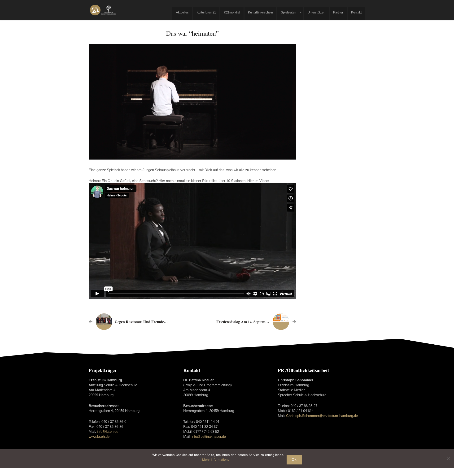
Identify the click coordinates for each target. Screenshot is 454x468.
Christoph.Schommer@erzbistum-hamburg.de (322, 416)
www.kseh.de (99, 436)
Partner (338, 12)
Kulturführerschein (260, 12)
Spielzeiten (288, 12)
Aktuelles (182, 12)
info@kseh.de (107, 431)
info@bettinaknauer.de (209, 436)
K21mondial (232, 12)
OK (294, 459)
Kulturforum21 (206, 12)
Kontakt (356, 12)
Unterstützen (316, 12)
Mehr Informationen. (217, 459)
